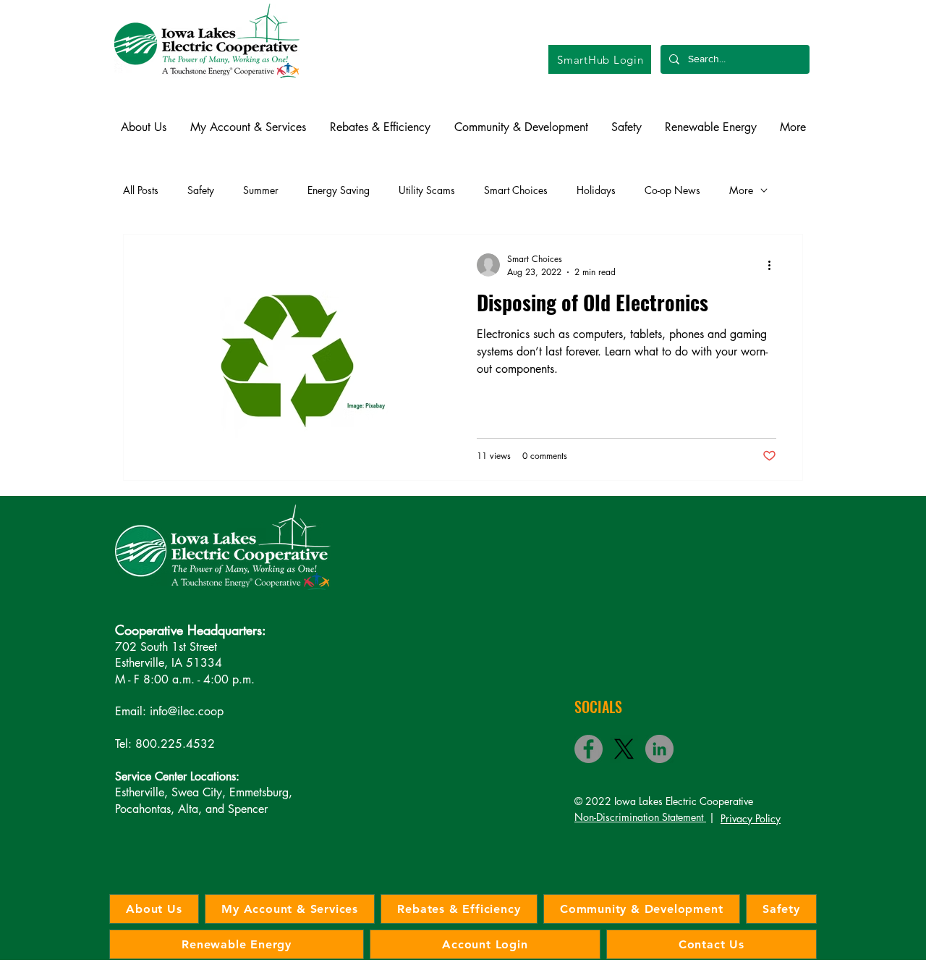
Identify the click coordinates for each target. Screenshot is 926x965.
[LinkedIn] (659, 749)
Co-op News (672, 190)
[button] (143, 127)
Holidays (596, 190)
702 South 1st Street (166, 646)
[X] (624, 749)
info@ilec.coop (187, 711)
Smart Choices (516, 190)
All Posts (140, 190)
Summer (261, 190)
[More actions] (774, 265)
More (741, 190)
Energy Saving (338, 190)
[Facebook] (588, 749)
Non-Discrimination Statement (640, 817)
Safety (200, 190)
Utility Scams (427, 190)
